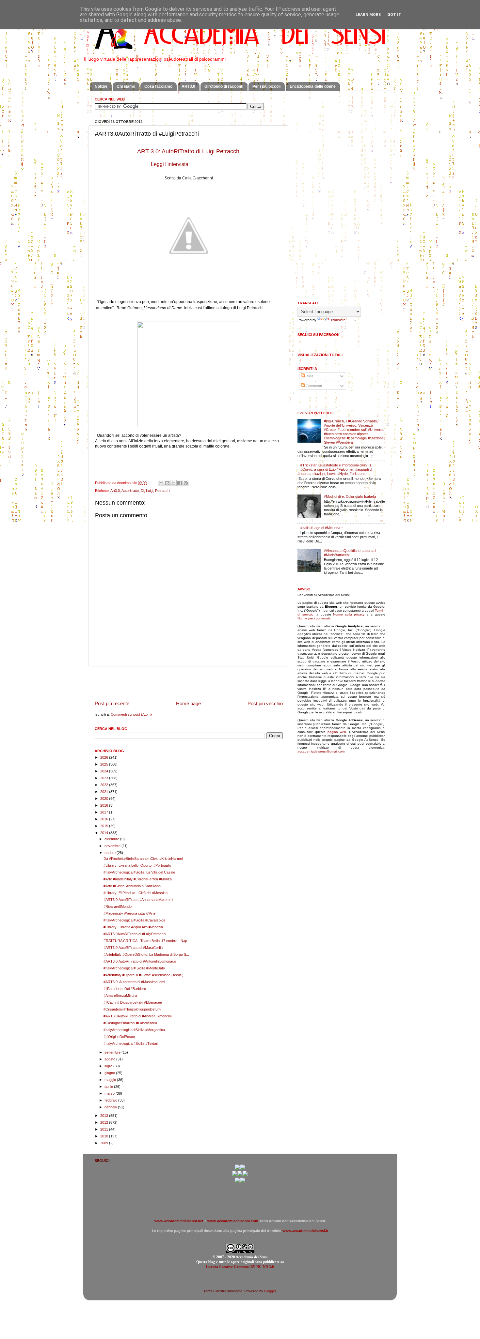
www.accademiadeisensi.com (232, 1221)
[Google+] (237, 1168)
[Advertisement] (188, 683)
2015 (104, 826)
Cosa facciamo (158, 86)
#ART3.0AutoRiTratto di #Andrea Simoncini (137, 1016)
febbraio (111, 1100)
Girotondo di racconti (223, 86)
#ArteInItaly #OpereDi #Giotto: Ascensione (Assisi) (144, 975)
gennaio (111, 1107)
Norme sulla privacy (348, 614)
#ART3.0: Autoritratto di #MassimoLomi (134, 982)
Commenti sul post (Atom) (131, 714)
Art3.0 (115, 491)
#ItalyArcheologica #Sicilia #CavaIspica (134, 920)
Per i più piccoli (266, 86)
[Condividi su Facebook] (179, 483)
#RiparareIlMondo (118, 906)
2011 (104, 1129)
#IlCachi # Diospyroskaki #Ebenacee (133, 1002)
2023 (104, 778)
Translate (337, 320)
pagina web (337, 732)
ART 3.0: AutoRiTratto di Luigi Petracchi (189, 151)
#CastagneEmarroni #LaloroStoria (130, 1023)
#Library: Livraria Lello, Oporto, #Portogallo (137, 865)
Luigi (149, 491)
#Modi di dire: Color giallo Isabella (350, 496)
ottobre (110, 853)
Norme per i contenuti (313, 618)
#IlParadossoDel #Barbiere (125, 989)
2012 (104, 1122)
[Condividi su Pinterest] (186, 483)
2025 (104, 764)
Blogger (270, 1291)
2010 (104, 1136)
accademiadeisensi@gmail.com (320, 751)
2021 (104, 792)
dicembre (112, 839)
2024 (104, 771)
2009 (104, 1143)
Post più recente (112, 703)
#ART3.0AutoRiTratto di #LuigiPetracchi (135, 934)
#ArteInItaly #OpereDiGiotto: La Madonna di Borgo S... (146, 954)
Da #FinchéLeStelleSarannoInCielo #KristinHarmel (143, 858)
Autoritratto (130, 491)
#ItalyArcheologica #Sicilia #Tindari (131, 1043)
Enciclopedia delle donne (313, 86)
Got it (394, 14)
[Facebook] (242, 1168)
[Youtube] (240, 1175)
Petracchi (162, 491)
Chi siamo (126, 86)
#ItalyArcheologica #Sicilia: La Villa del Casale (139, 872)
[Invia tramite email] (161, 483)
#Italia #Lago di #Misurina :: (321, 528)
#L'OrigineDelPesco (119, 1037)
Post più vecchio (265, 703)
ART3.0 (188, 86)
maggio (110, 1080)
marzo (110, 1093)
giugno (110, 1073)
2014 (104, 833)
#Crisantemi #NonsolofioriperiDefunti (132, 1009)
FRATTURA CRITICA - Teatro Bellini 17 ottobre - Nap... (147, 941)
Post (309, 376)
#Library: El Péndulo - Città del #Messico (136, 893)
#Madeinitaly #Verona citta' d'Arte (129, 913)
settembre (112, 1052)
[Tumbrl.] (237, 1181)
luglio (108, 1066)
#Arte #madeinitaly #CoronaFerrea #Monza (138, 879)
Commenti (313, 386)
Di (142, 491)
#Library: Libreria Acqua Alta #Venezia (133, 927)
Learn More (368, 14)
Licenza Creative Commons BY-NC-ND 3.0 (240, 1267)
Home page (188, 703)
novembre (112, 846)
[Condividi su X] (173, 483)
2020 (104, 798)
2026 (104, 757)
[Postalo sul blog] (167, 483)
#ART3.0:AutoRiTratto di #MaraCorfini (133, 948)
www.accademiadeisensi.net (178, 1221)
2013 (104, 1116)
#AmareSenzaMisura (120, 995)
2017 (104, 812)
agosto (110, 1059)
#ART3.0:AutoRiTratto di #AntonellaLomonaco (140, 961)
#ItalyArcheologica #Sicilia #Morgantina (134, 1030)
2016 (104, 819)
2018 (104, 805)
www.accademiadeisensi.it (305, 1231)
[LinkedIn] (242, 1181)
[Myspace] (245, 1175)
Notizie (101, 86)
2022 (104, 785)
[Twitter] (234, 1175)
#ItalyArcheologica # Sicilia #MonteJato (134, 968)
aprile (109, 1086)
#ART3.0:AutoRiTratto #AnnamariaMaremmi (138, 900)
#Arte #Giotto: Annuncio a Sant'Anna (132, 886)
